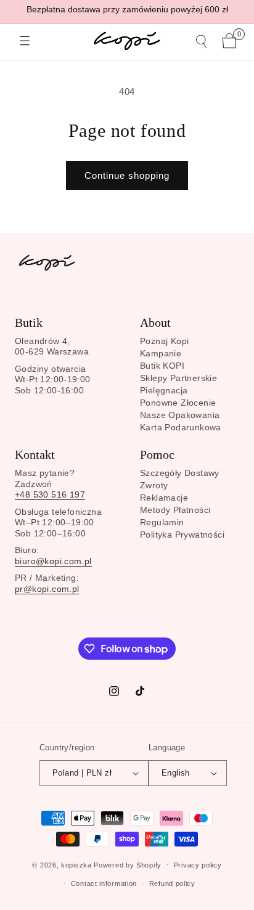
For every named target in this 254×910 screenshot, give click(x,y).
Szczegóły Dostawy (179, 473)
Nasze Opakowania (179, 415)
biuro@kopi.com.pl (53, 561)
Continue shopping (127, 175)
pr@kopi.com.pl (47, 589)
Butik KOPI (162, 366)
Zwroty (154, 485)
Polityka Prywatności (182, 534)
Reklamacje (164, 497)
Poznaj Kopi (164, 341)
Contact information (104, 883)
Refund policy (172, 883)
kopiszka (76, 864)
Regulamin (162, 522)
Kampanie (160, 353)
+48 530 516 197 (50, 494)
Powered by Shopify (128, 864)
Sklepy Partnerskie (178, 378)
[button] (24, 40)
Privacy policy (198, 865)
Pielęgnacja (163, 390)
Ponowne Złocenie (178, 403)
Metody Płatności (175, 510)
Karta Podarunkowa (180, 427)
